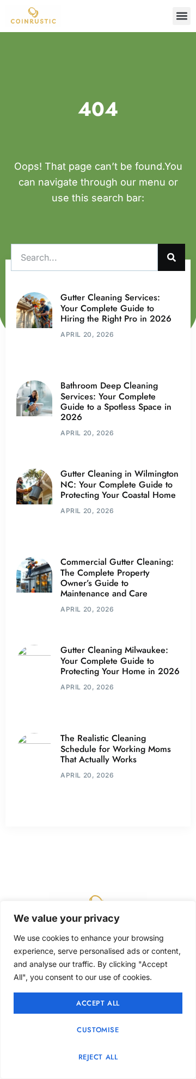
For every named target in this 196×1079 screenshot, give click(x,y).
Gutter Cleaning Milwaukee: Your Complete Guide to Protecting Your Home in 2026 (120, 660)
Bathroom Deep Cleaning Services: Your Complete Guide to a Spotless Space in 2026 (115, 401)
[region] (98, 990)
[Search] (171, 257)
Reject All (98, 1057)
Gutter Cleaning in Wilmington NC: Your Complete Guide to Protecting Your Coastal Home (119, 484)
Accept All (98, 1003)
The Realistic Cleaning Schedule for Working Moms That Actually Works (115, 748)
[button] (182, 16)
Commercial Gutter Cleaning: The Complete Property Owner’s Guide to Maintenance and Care (117, 578)
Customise (98, 1030)
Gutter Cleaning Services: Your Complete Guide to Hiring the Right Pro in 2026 (115, 307)
